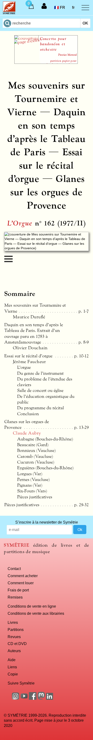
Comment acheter (23, 576)
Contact (14, 568)
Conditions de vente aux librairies (36, 613)
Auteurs (14, 651)
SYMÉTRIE (16, 545)
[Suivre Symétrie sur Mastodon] (41, 698)
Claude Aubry (27, 433)
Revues (14, 637)
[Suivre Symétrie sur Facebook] (32, 698)
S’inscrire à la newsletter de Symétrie (46, 522)
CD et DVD (17, 643)
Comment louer (21, 583)
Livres (13, 622)
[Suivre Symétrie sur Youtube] (24, 698)
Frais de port (18, 590)
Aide (12, 660)
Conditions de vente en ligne (32, 606)
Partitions (16, 629)
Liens (12, 667)
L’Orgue (19, 223)
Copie (13, 674)
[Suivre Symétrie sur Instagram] (15, 698)
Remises (15, 597)
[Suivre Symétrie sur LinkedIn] (50, 698)
